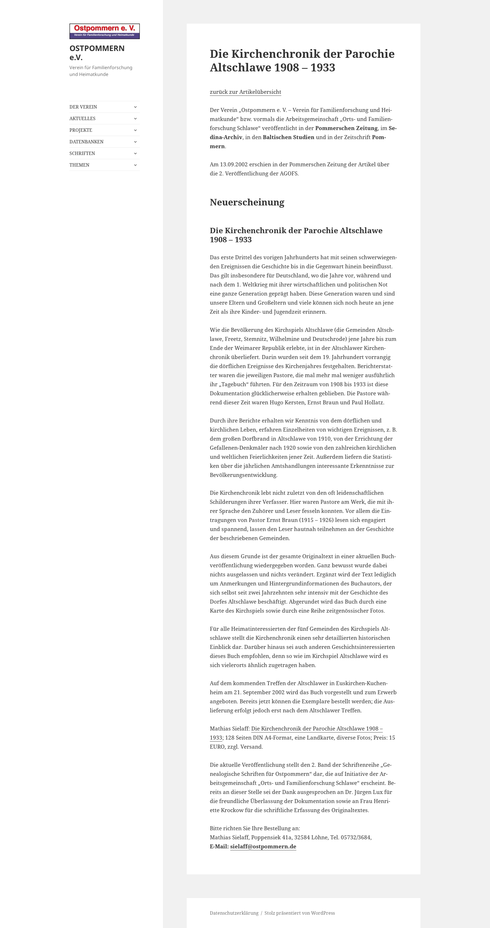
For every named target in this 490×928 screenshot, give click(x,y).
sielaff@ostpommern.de (263, 846)
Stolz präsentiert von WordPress (300, 913)
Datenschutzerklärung (234, 913)
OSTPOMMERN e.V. (97, 52)
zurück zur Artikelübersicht (245, 91)
